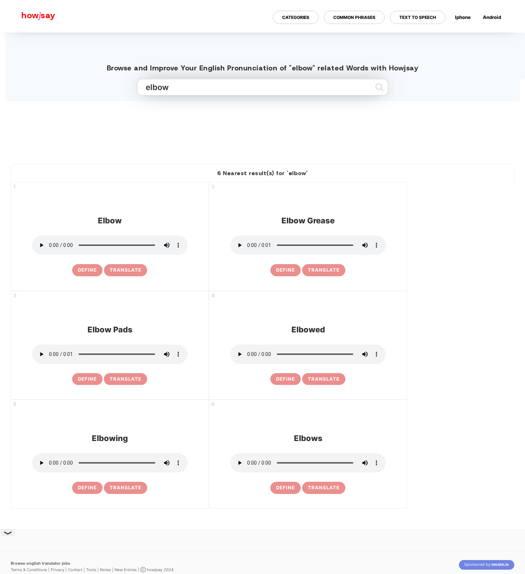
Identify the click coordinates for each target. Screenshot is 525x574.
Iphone (463, 17)
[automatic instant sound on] (494, 40)
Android (492, 17)
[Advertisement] (262, 130)
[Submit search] (379, 87)
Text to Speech (417, 17)
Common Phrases (354, 17)
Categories (295, 17)
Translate (125, 270)
